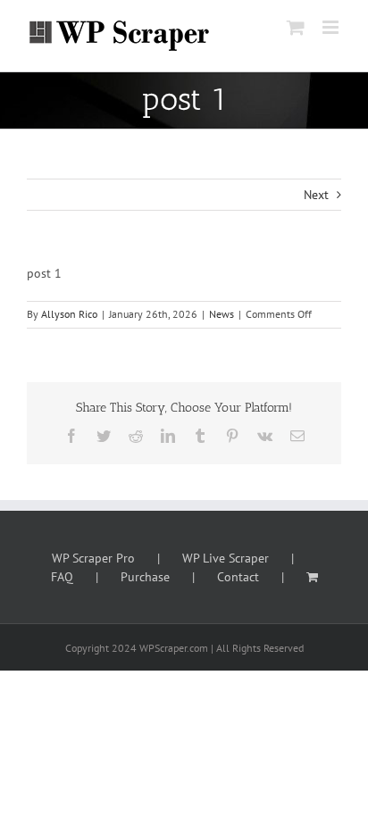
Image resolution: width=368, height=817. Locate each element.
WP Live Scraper (225, 558)
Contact (238, 577)
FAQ (62, 577)
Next (316, 195)
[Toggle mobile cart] (296, 27)
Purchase (145, 577)
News (221, 314)
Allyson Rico (69, 314)
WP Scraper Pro (93, 558)
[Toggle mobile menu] (331, 27)
